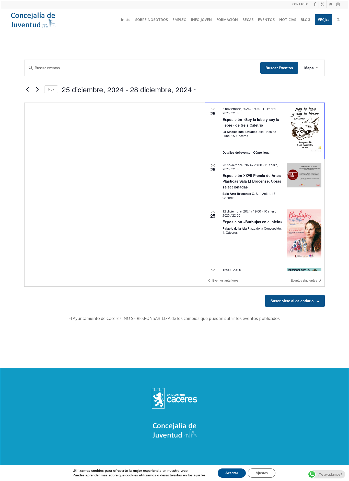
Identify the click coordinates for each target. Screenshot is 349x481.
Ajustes (261, 473)
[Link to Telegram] (330, 4)
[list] (265, 187)
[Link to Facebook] (315, 4)
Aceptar (231, 473)
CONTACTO (300, 4)
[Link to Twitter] (322, 4)
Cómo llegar (262, 152)
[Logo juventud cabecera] (33, 19)
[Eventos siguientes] (37, 89)
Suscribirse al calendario (292, 300)
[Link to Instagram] (338, 4)
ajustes (199, 475)
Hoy (51, 89)
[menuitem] (299, 4)
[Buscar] (338, 19)
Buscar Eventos (279, 67)
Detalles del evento (236, 152)
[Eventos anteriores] (27, 89)
